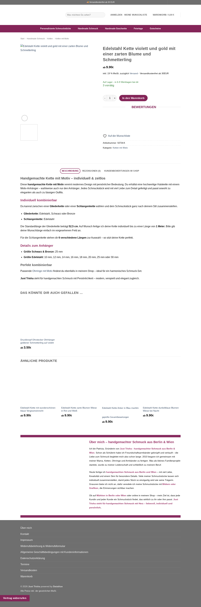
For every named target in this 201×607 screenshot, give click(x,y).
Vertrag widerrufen (14, 598)
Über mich (26, 528)
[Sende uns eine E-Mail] (176, 2)
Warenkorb (26, 576)
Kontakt (24, 534)
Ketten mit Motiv (62, 39)
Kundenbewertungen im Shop (121, 171)
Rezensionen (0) (91, 171)
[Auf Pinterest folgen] (179, 2)
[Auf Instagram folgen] (173, 2)
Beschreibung (70, 171)
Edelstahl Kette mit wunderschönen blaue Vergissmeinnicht (37, 409)
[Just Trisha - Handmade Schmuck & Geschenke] (40, 15)
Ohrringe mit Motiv (42, 271)
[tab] (70, 171)
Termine (24, 564)
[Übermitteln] (102, 15)
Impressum (26, 540)
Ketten (50, 39)
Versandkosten (28, 570)
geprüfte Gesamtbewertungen (115, 417)
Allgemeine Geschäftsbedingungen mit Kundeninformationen (54, 552)
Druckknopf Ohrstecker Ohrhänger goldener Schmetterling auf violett (37, 341)
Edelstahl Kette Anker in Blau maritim (120, 408)
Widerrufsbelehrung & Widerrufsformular (42, 546)
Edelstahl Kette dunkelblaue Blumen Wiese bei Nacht (161, 409)
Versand (134, 73)
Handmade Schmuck (36, 39)
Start (22, 39)
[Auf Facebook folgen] (170, 2)
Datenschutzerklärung (32, 558)
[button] (116, 15)
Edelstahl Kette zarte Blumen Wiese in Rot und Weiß (79, 409)
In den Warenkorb (133, 98)
